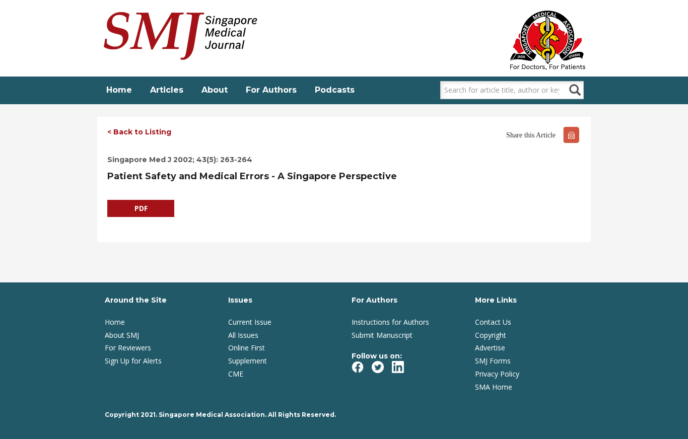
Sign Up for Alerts (133, 360)
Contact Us (493, 322)
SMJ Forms (493, 360)
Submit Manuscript (382, 335)
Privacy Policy (497, 374)
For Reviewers (128, 347)
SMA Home (493, 387)
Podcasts (335, 90)
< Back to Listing (139, 131)
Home (119, 90)
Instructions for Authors (390, 322)
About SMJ (122, 335)
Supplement (247, 360)
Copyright (490, 335)
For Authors (271, 90)
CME (235, 374)
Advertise (490, 347)
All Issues (243, 335)
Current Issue (249, 322)
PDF (141, 208)
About (214, 90)
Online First (246, 347)
